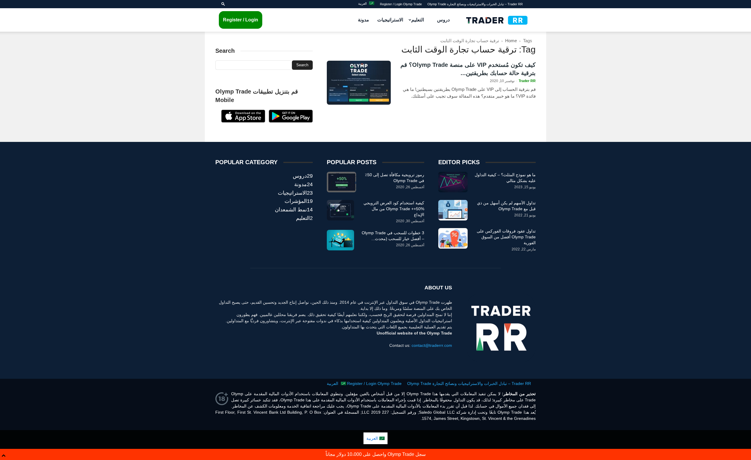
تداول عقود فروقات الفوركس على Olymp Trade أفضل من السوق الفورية (506, 237)
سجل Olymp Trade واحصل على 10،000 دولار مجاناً (376, 454)
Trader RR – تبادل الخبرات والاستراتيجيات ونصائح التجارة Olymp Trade (475, 4)
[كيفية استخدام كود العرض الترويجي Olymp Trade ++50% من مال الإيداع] (340, 210)
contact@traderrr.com (432, 345)
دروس (443, 19)
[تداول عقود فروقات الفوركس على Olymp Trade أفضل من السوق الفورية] (453, 238)
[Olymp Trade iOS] (243, 121)
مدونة (363, 19)
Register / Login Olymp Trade (401, 4)
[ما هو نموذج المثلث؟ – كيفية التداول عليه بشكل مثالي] (453, 182)
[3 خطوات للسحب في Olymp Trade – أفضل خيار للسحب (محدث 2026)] (340, 240)
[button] (223, 4)
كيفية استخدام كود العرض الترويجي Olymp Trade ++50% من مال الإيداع (393, 209)
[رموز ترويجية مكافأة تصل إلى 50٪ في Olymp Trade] (341, 182)
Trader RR (527, 81)
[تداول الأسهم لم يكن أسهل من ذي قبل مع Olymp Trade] (453, 210)
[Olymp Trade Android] (291, 121)
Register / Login (240, 19)
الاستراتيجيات (390, 19)
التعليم (417, 19)
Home (511, 40)
